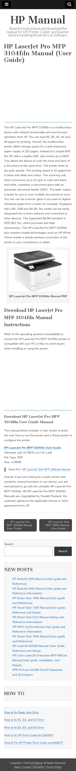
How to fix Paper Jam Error (21, 712)
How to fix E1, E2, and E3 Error (24, 719)
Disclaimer (39, 767)
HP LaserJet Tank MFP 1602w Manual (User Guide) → (57, 525)
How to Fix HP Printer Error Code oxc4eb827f (33, 742)
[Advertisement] (38, 94)
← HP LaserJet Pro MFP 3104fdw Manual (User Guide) (19, 525)
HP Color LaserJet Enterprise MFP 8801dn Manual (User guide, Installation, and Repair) (39, 660)
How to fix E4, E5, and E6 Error (24, 727)
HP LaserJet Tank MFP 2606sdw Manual (46, 469)
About (17, 767)
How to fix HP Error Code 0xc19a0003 (28, 735)
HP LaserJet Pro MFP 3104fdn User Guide (32, 447)
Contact (26, 767)
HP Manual (38, 20)
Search (8, 544)
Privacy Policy (54, 767)
